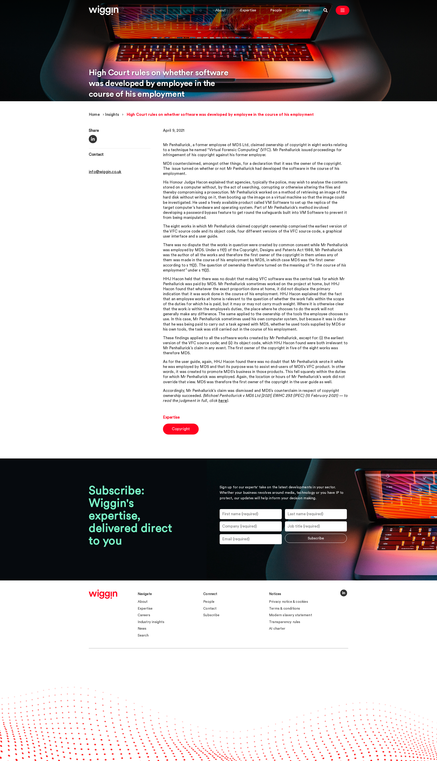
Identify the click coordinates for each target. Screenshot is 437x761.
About (220, 10)
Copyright (181, 429)
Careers (303, 10)
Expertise (248, 10)
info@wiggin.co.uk (105, 172)
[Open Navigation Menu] (342, 10)
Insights (112, 114)
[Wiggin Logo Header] (103, 10)
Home (94, 114)
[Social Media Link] (343, 593)
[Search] (325, 10)
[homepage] (103, 594)
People (276, 10)
